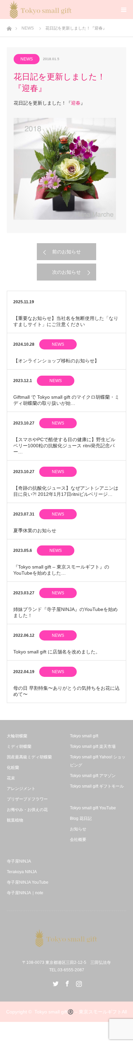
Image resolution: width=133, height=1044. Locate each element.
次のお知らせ (66, 272)
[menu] (123, 9)
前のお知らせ (66, 251)
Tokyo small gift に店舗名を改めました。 (56, 651)
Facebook (66, 982)
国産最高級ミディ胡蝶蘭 (29, 757)
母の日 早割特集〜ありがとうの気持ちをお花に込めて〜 (66, 691)
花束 (11, 778)
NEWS (27, 28)
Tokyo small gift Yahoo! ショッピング (97, 761)
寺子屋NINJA (19, 861)
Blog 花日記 (81, 818)
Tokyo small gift (84, 736)
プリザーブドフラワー (27, 799)
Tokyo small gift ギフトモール (97, 786)
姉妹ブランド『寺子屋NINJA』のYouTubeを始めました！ (65, 612)
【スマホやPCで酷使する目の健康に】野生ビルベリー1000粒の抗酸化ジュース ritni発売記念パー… (64, 445)
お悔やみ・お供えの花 (27, 809)
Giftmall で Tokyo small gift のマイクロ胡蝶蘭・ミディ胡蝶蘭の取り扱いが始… (66, 400)
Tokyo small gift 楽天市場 (93, 746)
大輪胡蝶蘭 (17, 736)
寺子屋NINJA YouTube (27, 882)
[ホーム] (9, 26)
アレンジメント (21, 788)
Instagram (78, 982)
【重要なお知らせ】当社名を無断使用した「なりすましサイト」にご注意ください (65, 321)
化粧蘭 (13, 767)
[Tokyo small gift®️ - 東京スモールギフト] (66, 938)
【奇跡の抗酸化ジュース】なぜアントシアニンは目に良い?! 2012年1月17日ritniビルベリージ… (65, 491)
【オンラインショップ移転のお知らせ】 (56, 360)
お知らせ (78, 829)
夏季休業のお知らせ (34, 530)
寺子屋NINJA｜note (25, 892)
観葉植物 (15, 820)
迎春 (75, 103)
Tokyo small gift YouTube (93, 808)
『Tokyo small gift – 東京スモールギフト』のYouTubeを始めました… (61, 570)
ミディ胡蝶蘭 (19, 746)
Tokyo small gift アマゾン (93, 775)
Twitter (55, 982)
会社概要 (78, 839)
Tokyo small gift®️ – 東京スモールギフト (78, 1011)
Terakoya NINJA (22, 871)
